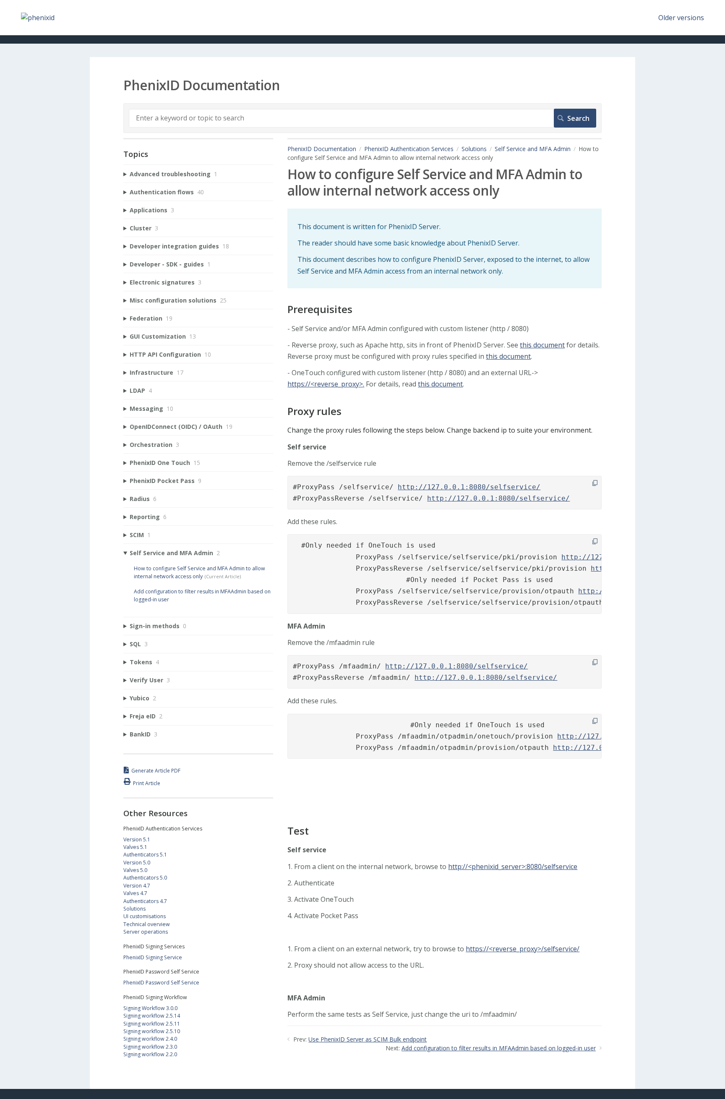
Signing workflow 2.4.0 (150, 1038)
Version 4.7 (136, 885)
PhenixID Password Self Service (161, 982)
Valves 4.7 (135, 893)
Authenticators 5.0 (145, 877)
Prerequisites (319, 309)
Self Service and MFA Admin (533, 149)
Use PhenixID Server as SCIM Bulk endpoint (367, 1039)
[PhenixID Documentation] (38, 18)
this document (542, 345)
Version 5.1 (136, 839)
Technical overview (146, 924)
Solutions (474, 149)
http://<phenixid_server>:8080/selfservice (512, 866)
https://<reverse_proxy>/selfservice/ (522, 948)
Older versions (681, 17)
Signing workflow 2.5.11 (151, 1023)
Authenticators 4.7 (145, 901)
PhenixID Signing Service (152, 957)
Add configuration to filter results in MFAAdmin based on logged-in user (499, 1048)
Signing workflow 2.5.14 (151, 1015)
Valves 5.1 (135, 847)
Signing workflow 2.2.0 (150, 1054)
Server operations (145, 931)
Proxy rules (314, 411)
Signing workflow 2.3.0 (150, 1046)
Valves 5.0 (135, 870)
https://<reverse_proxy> (325, 384)
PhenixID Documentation (321, 149)
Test (298, 831)
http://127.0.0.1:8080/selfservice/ (469, 487)
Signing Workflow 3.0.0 (150, 1008)
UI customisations (144, 916)
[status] (444, 248)
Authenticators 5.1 (145, 854)
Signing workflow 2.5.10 (151, 1031)
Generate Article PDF (155, 770)
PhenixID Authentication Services (409, 149)
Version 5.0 (136, 862)
